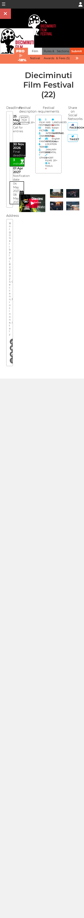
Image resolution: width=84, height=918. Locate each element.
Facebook (73, 127)
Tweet (73, 139)
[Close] (5, 14)
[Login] (80, 4)
